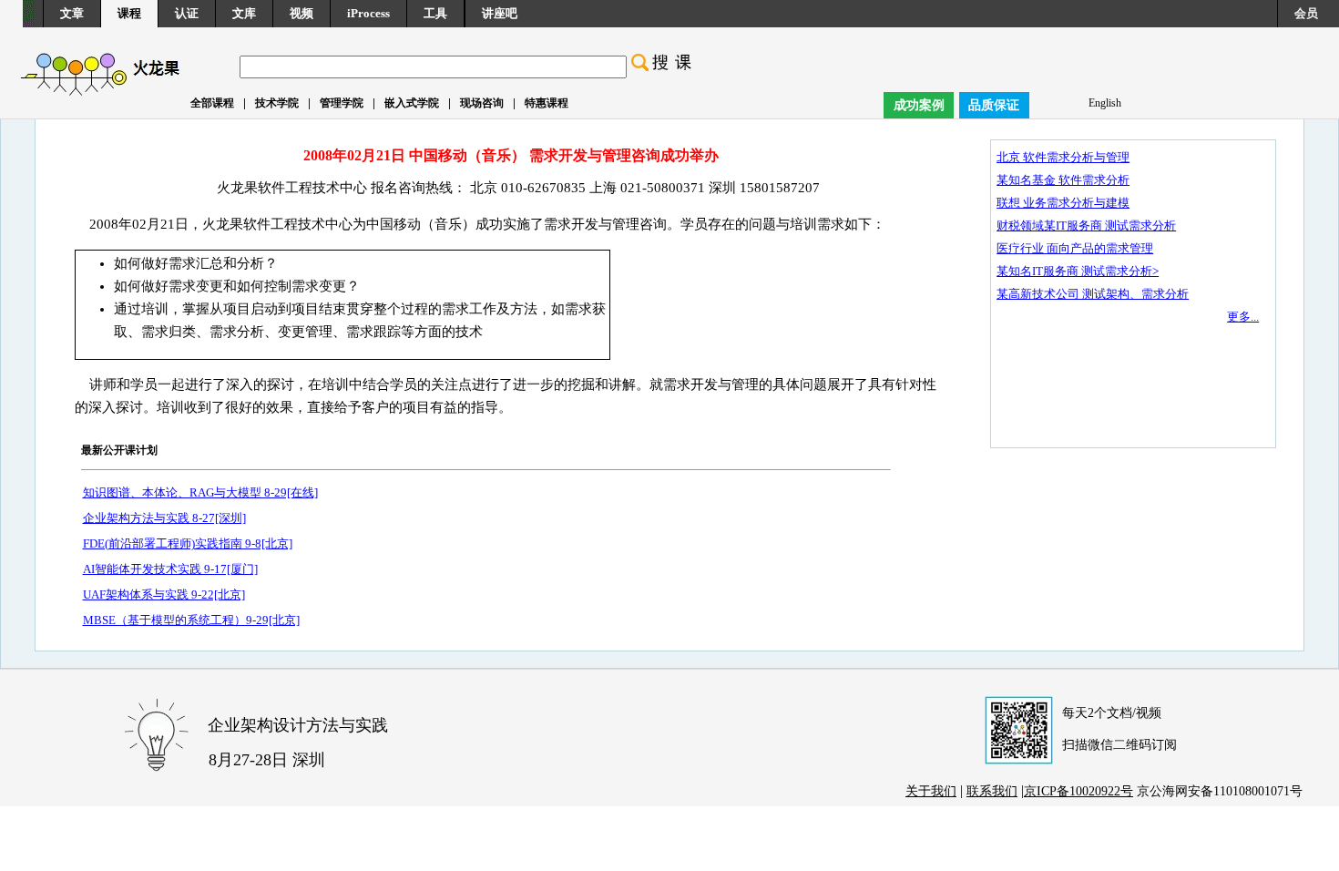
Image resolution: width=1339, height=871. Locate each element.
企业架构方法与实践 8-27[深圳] (164, 518)
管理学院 (341, 103)
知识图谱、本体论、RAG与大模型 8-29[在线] (200, 492)
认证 (187, 13)
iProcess (368, 13)
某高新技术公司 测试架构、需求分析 (1093, 294)
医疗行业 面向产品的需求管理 (1075, 248)
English (1105, 103)
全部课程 (212, 103)
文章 (72, 13)
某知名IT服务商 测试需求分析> (1078, 271)
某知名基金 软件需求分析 (1063, 180)
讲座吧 (499, 13)
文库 (244, 13)
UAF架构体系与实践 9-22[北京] (164, 594)
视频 (301, 13)
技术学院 (277, 103)
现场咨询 (482, 103)
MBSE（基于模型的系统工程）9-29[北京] (191, 620)
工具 (435, 13)
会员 (1306, 13)
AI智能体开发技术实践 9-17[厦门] (170, 569)
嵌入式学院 (411, 103)
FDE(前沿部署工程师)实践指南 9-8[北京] (187, 543)
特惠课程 (546, 103)
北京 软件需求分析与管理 (1063, 157)
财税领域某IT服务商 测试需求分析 (1086, 225)
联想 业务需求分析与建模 (1063, 203)
